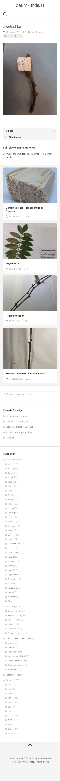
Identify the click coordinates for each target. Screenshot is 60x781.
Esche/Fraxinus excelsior (17, 416)
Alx (47, 762)
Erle (9, 495)
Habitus (11, 624)
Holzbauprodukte (15, 652)
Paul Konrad (37, 32)
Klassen (9, 680)
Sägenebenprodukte (16, 665)
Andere (11, 468)
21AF (10, 720)
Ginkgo (11, 508)
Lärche (10, 535)
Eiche (10, 491)
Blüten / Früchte (14, 615)
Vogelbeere (12, 263)
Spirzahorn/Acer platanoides (19, 432)
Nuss (10, 548)
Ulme (10, 583)
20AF (10, 707)
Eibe (9, 486)
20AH (10, 711)
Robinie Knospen (15, 315)
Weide (10, 592)
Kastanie (11, 526)
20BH (10, 716)
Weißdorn (12, 597)
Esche (10, 499)
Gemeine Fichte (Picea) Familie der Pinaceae (25, 209)
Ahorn (10, 464)
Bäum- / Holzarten (13, 36)
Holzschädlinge (13, 675)
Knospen (11, 629)
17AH (10, 693)
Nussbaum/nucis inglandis (18, 421)
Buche (10, 477)
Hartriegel (12, 513)
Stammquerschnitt (15, 633)
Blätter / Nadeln (14, 611)
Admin (10, 733)
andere (11, 643)
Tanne (10, 570)
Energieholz (12, 647)
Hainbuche (10, 438)
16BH (10, 685)
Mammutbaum (14, 544)
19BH (10, 702)
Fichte (10, 504)
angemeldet (19, 154)
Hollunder (12, 521)
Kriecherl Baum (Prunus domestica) (25, 373)
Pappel (11, 557)
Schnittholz (12, 669)
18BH (10, 698)
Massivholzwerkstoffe (17, 656)
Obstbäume (13, 552)
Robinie (11, 566)
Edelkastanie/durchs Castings (19, 427)
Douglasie (12, 482)
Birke (10, 473)
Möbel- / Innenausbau (17, 661)
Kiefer (10, 530)
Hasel (10, 517)
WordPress (28, 762)
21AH (10, 724)
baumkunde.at (30, 5)
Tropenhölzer (13, 575)
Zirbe (10, 601)
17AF (10, 689)
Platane (11, 561)
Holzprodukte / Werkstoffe (18, 638)
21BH (10, 729)
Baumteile (10, 606)
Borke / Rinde (13, 620)
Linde (10, 539)
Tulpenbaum (13, 579)
